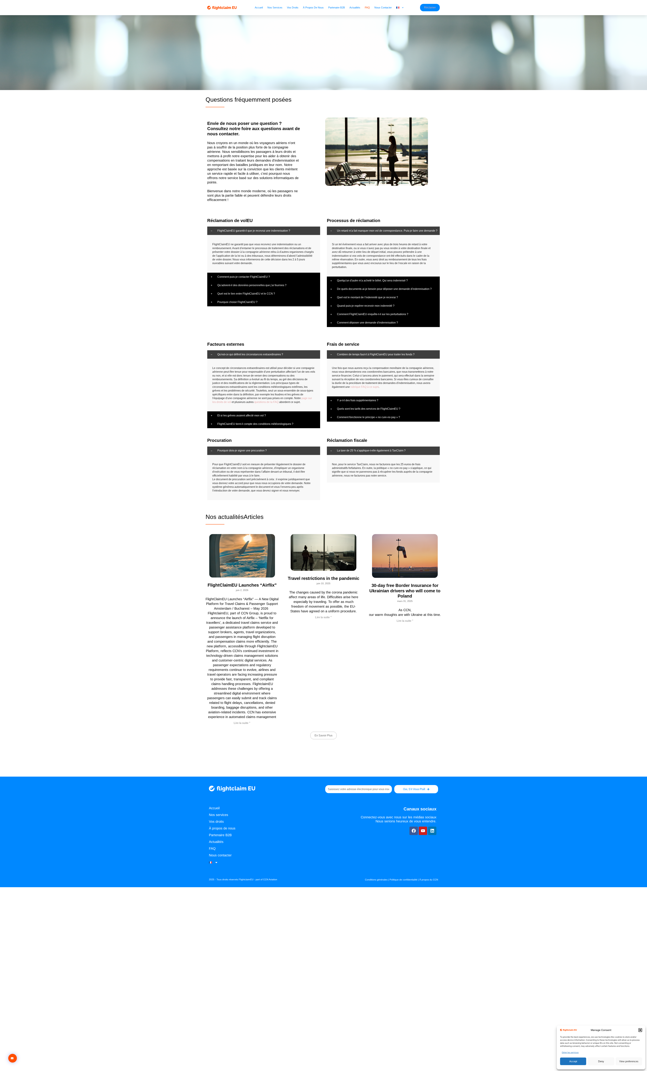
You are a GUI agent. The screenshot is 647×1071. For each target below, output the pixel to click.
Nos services (274, 7)
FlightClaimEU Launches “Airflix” (242, 585)
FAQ (367, 7)
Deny (601, 1061)
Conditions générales (376, 879)
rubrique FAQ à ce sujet (364, 386)
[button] (640, 1030)
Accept (573, 1061)
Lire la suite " (242, 723)
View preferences (628, 1061)
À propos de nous (313, 7)
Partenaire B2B (336, 7)
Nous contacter (383, 7)
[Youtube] (423, 831)
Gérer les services (570, 1052)
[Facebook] (413, 831)
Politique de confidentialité (403, 879)
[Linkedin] (432, 831)
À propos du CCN (428, 879)
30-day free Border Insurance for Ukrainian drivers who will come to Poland (404, 590)
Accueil (259, 7)
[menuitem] (400, 7)
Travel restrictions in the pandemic (323, 578)
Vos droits (292, 7)
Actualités (354, 7)
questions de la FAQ (266, 402)
